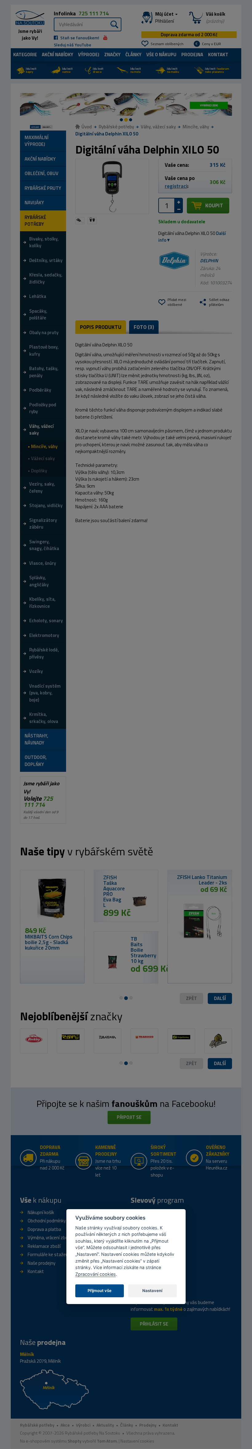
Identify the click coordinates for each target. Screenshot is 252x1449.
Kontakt (218, 54)
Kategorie (25, 54)
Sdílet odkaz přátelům (219, 302)
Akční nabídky (57, 54)
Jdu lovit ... (47, 127)
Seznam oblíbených (167, 44)
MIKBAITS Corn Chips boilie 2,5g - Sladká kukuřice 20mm (49, 942)
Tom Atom (107, 1441)
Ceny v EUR (211, 44)
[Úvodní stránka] (28, 17)
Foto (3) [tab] (144, 327)
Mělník (27, 1354)
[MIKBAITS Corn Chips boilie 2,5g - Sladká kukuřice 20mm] (52, 900)
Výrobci (83, 1425)
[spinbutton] (166, 205)
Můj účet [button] (165, 17)
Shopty (74, 1441)
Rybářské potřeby (116, 126)
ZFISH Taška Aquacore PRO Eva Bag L (114, 891)
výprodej (88, 54)
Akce (65, 1425)
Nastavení (152, 1290)
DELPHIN (209, 260)
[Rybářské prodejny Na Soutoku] (54, 1388)
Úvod (86, 126)
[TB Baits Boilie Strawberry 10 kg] (112, 962)
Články (133, 54)
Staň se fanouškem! (79, 37)
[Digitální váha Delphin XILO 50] (112, 186)
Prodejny (147, 1425)
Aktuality (105, 1425)
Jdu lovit (31, 70)
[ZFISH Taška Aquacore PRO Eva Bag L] (140, 901)
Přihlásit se (154, 1323)
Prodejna (192, 54)
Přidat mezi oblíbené (176, 302)
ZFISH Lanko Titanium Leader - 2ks (202, 880)
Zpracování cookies (95, 1274)
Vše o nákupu (161, 54)
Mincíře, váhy (196, 126)
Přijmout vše (100, 1290)
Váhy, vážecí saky (158, 126)
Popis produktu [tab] (100, 327)
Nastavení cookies (137, 1441)
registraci (176, 186)
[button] (220, 998)
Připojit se (129, 1117)
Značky (112, 54)
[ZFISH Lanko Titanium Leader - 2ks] (199, 919)
